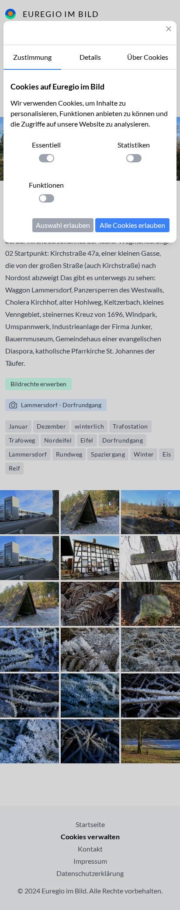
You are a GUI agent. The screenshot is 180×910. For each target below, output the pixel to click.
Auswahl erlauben (63, 225)
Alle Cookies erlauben (132, 225)
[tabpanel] (90, 156)
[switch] (46, 158)
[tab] (32, 57)
